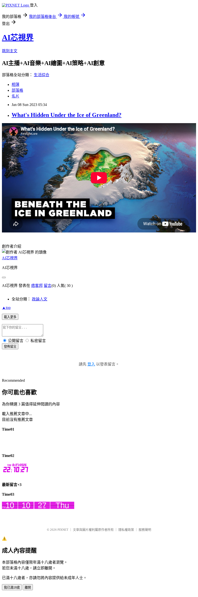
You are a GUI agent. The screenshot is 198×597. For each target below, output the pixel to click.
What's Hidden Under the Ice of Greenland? (66, 115)
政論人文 (39, 299)
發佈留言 (10, 346)
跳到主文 (9, 51)
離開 (28, 587)
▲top (6, 308)
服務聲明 (145, 529)
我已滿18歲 (12, 587)
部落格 (17, 90)
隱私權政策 (126, 529)
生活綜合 (41, 75)
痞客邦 (37, 286)
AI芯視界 (18, 37)
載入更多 (10, 317)
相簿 (15, 84)
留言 (47, 286)
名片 (15, 96)
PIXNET (62, 529)
